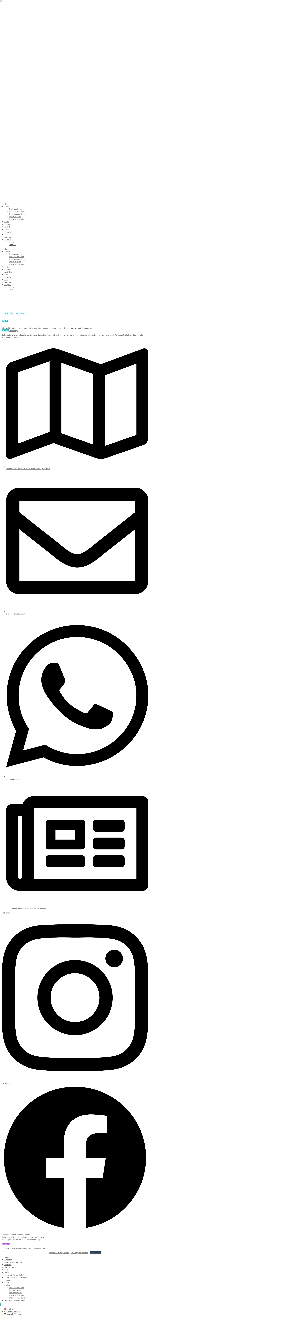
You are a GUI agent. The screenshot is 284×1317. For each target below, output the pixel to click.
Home (6, 249)
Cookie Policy (95, 1252)
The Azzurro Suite (16, 256)
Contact (7, 282)
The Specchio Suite (17, 259)
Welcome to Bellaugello (14, 1300)
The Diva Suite (15, 261)
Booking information (79, 1252)
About (7, 274)
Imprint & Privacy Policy (59, 1252)
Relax (6, 266)
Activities (8, 271)
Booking (7, 277)
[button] (6, 1244)
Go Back (5, 330)
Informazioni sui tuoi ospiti (15, 1277)
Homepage (13, 330)
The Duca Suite (15, 254)
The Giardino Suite (16, 264)
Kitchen (7, 269)
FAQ (6, 279)
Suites (7, 251)
